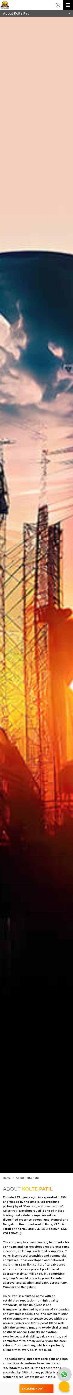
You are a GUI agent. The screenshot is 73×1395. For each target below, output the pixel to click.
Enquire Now (32, 1388)
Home (7, 1178)
